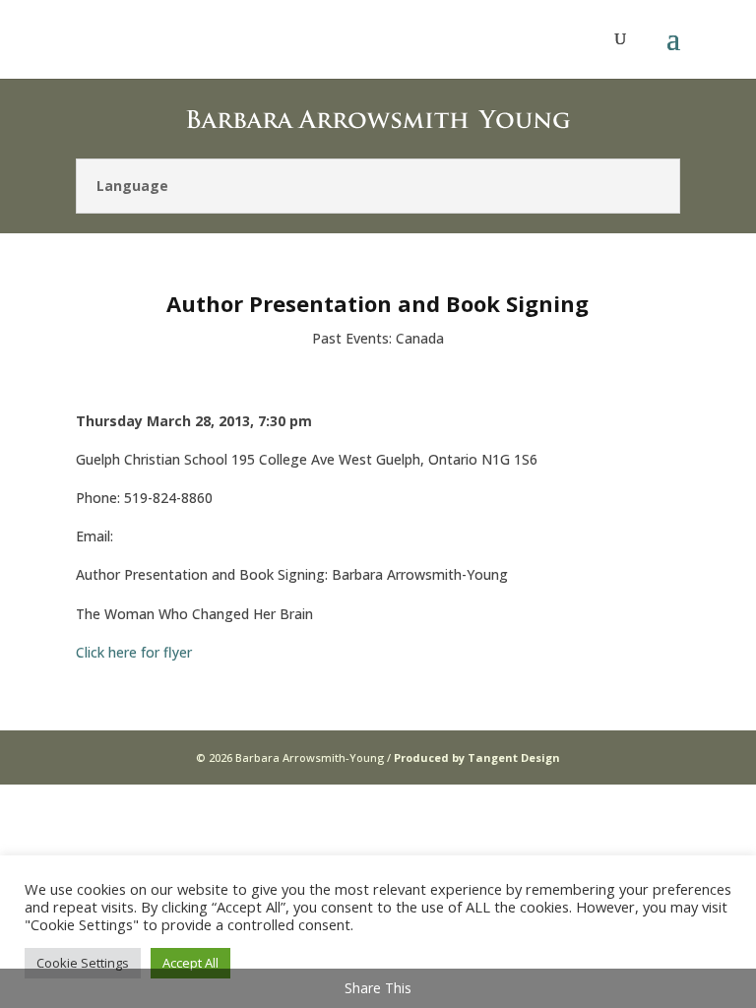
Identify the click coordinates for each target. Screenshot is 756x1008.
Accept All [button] (190, 963)
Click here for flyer (134, 652)
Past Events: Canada (378, 338)
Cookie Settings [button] (82, 963)
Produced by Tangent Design (477, 757)
